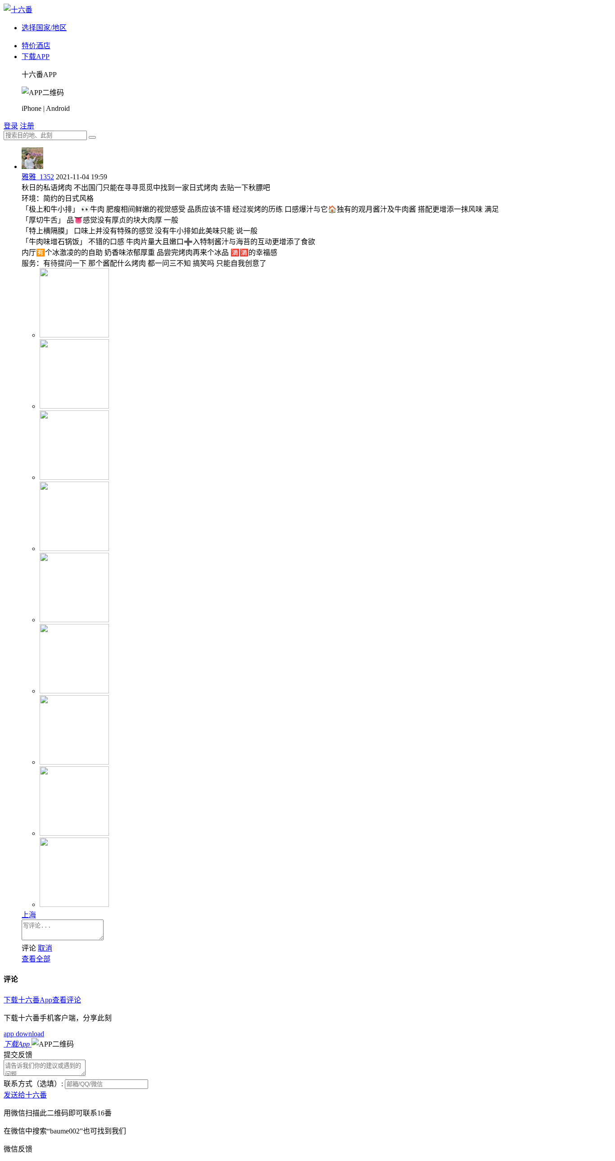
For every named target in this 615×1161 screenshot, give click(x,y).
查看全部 (36, 959)
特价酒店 (36, 46)
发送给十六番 (25, 1095)
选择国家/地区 (44, 28)
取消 (45, 948)
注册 (27, 126)
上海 (29, 915)
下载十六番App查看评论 (42, 1000)
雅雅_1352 (38, 177)
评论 (29, 948)
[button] (53, 1044)
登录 (11, 126)
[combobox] (45, 135)
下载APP (36, 56)
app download (24, 1034)
